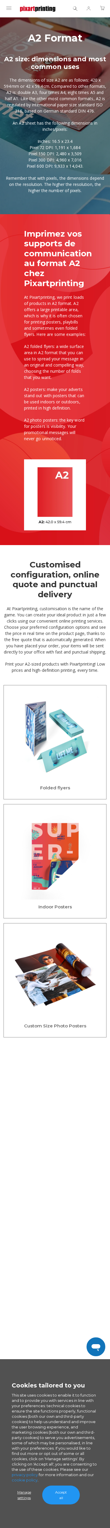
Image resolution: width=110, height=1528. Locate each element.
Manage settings (24, 1495)
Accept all (61, 1495)
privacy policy (25, 1474)
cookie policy (25, 1480)
